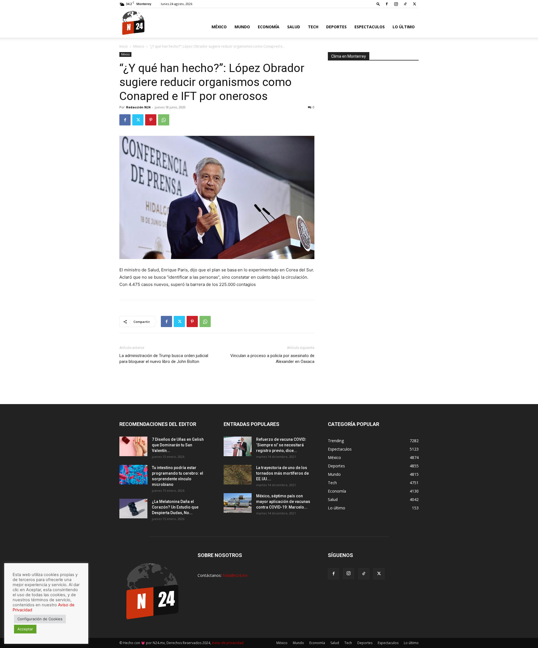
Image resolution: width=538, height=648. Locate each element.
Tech (313, 26)
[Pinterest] (150, 119)
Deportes (336, 26)
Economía (268, 26)
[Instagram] (396, 4)
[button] (378, 4)
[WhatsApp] (163, 119)
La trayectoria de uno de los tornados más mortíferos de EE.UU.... (282, 473)
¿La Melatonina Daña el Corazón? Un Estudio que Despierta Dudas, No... (175, 507)
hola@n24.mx (235, 575)
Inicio (123, 46)
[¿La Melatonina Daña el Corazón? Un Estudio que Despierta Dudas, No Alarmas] (133, 508)
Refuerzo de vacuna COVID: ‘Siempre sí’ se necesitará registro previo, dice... (281, 445)
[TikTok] (405, 4)
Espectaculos (369, 26)
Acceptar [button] (25, 629)
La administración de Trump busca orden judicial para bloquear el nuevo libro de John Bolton (163, 358)
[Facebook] (386, 4)
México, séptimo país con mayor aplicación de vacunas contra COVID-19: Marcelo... (283, 501)
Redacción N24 (138, 107)
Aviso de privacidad (228, 642)
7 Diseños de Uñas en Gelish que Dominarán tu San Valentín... (178, 445)
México (219, 26)
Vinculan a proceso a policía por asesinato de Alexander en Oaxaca (272, 358)
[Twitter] (414, 4)
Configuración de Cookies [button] (39, 619)
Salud (293, 26)
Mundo (242, 26)
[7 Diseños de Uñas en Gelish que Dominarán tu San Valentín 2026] (133, 446)
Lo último (404, 26)
